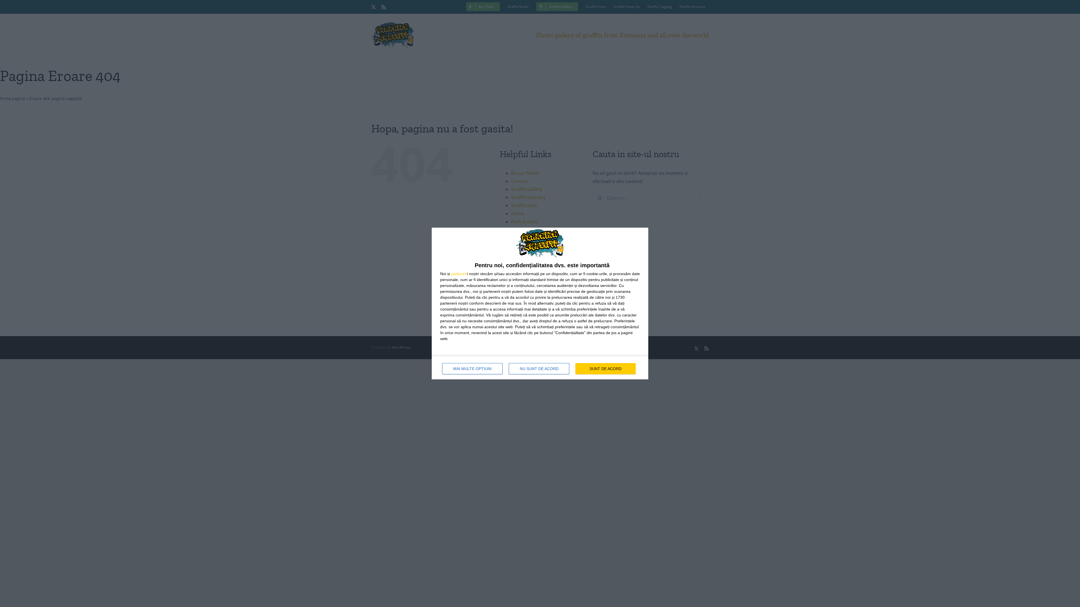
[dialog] (540, 303)
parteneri (459, 274)
